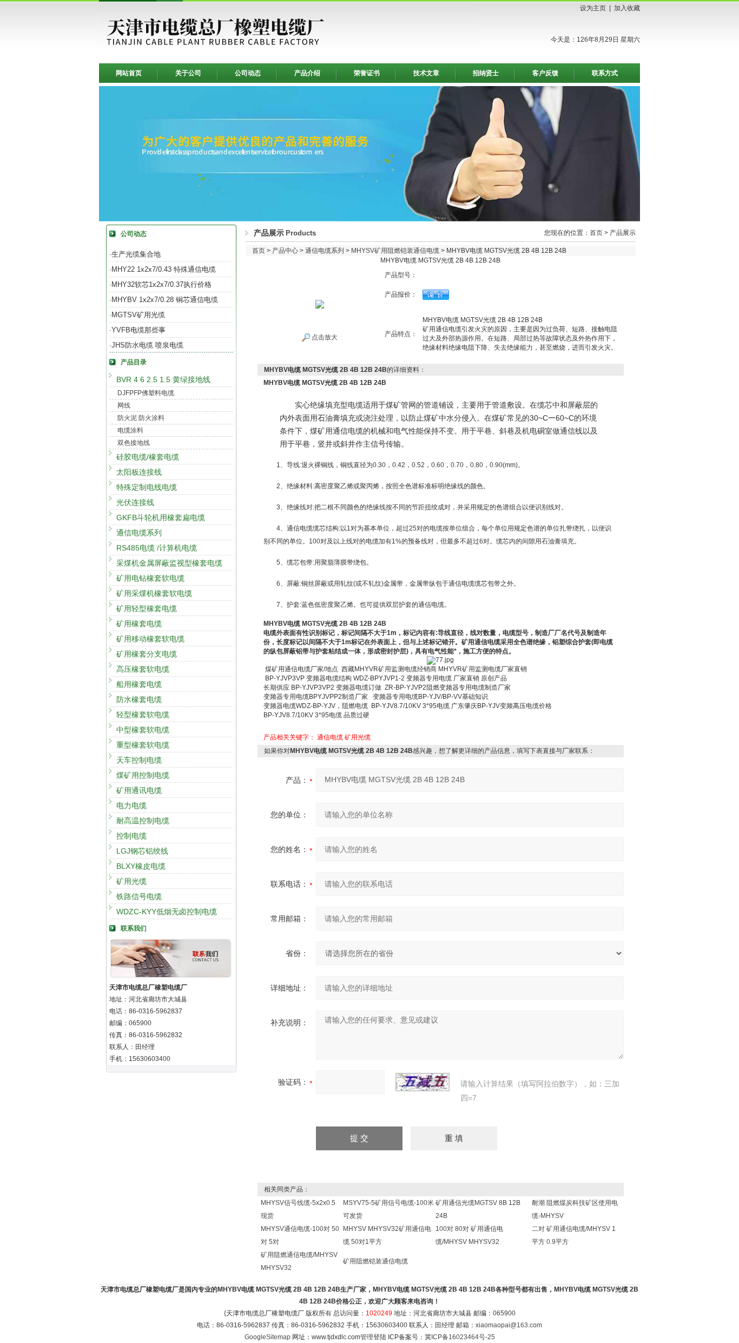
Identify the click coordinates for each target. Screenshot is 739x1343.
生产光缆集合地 (136, 254)
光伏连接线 (135, 502)
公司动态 (248, 73)
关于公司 (188, 73)
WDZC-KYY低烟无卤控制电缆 (166, 911)
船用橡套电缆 (139, 684)
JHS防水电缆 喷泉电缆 (147, 345)
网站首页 (129, 73)
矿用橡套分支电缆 (146, 654)
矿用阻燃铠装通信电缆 (375, 1261)
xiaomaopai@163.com (509, 1325)
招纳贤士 (486, 73)
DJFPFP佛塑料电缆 (145, 393)
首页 (596, 233)
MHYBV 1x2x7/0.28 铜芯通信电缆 (164, 300)
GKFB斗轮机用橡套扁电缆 (160, 517)
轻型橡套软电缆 (142, 714)
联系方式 (605, 73)
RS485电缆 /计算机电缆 (156, 547)
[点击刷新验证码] (422, 1082)
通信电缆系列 (139, 532)
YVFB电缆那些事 (138, 330)
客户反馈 (545, 73)
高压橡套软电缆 (142, 669)
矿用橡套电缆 (139, 623)
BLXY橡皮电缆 (141, 866)
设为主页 (593, 8)
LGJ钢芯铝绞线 (142, 851)
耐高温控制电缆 (142, 820)
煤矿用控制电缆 (142, 775)
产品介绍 (307, 73)
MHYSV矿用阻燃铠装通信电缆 (395, 250)
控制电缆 (131, 835)
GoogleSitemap (268, 1337)
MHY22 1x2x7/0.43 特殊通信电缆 (163, 269)
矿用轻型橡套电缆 (146, 608)
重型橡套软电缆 (142, 745)
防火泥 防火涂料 (140, 418)
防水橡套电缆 (139, 699)
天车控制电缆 (139, 760)
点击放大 (324, 337)
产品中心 (285, 250)
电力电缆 (131, 805)
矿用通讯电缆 (139, 790)
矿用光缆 (131, 881)
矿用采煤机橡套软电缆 (154, 593)
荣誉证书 (367, 73)
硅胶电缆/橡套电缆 (147, 457)
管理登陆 (373, 1337)
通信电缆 (330, 737)
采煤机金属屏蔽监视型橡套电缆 (169, 563)
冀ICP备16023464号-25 (460, 1337)
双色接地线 (133, 443)
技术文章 (426, 73)
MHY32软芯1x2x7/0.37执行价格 (161, 284)
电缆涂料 (130, 430)
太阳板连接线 (139, 472)
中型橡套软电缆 (142, 729)
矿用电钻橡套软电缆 (150, 578)
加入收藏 (627, 8)
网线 (123, 405)
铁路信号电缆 (139, 896)
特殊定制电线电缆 (146, 487)
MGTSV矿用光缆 (138, 315)
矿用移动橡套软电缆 (150, 638)
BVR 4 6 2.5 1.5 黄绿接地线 (163, 379)
